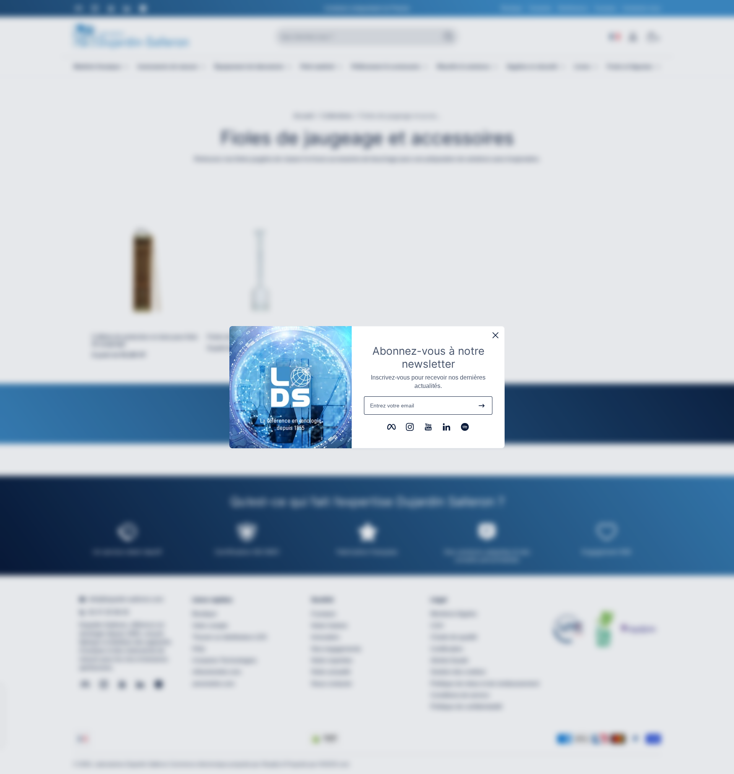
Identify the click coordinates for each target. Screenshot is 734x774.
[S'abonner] (481, 405)
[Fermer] (495, 335)
